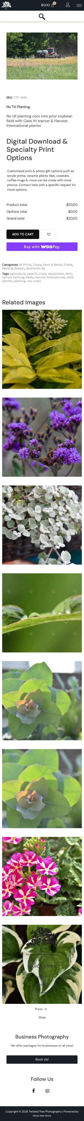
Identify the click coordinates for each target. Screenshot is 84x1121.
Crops (37, 265)
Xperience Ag (35, 268)
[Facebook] (33, 1090)
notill (69, 277)
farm (68, 274)
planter (7, 281)
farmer (7, 277)
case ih (32, 274)
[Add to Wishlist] (48, 234)
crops (43, 274)
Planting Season (13, 268)
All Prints (25, 265)
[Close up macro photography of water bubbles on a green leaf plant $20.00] (42, 614)
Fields (68, 265)
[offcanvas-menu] (68, 5)
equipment (56, 274)
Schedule (42, 976)
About (42, 985)
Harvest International (50, 277)
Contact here (28, 185)
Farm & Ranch (52, 265)
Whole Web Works (42, 1115)
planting (19, 281)
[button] (42, 1009)
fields (29, 277)
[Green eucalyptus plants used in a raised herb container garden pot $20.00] (42, 702)
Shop (42, 1017)
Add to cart (23, 234)
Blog (42, 1001)
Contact (42, 992)
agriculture (17, 274)
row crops (34, 281)
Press (38, 1009)
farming (18, 277)
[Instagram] (47, 1090)
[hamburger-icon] (79, 5)
